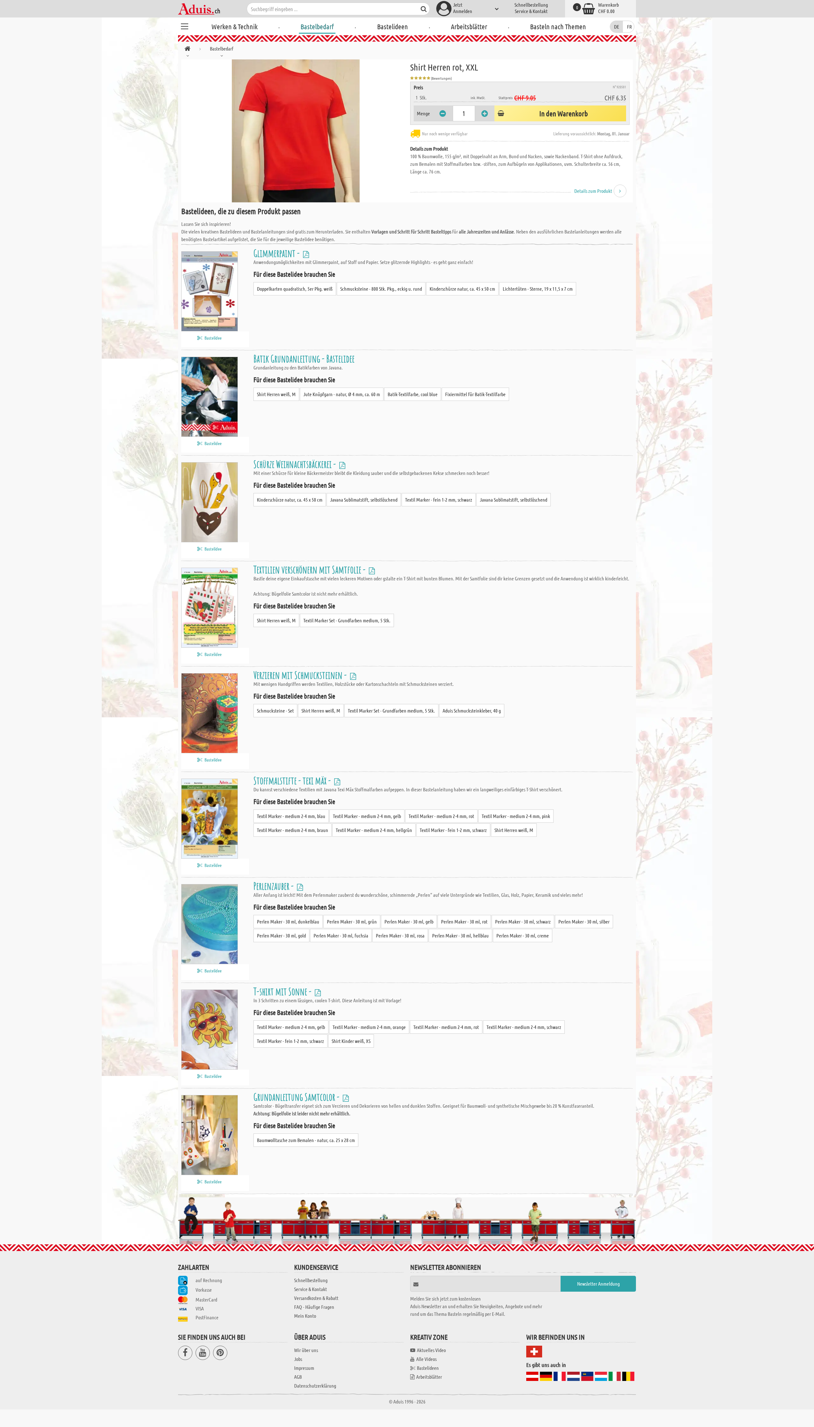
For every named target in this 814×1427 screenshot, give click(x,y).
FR (629, 27)
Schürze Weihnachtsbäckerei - (295, 463)
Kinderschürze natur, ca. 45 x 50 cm (462, 289)
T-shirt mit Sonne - (283, 991)
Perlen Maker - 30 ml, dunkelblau (288, 921)
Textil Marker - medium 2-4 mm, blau (291, 816)
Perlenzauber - (274, 885)
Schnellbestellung (531, 5)
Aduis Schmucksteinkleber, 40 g (472, 710)
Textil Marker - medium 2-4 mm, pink (516, 816)
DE (616, 27)
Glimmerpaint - (277, 253)
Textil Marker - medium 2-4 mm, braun (292, 830)
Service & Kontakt (531, 11)
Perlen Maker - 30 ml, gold (281, 935)
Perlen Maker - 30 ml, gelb (408, 921)
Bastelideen (392, 26)
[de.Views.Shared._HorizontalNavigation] (187, 50)
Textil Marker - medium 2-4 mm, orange (369, 1027)
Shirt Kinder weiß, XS (351, 1041)
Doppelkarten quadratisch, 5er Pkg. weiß (295, 289)
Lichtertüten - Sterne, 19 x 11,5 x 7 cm (538, 289)
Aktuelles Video (431, 1350)
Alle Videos (426, 1359)
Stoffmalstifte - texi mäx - (293, 780)
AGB (298, 1377)
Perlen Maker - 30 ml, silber (584, 921)
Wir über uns (306, 1350)
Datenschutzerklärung (315, 1386)
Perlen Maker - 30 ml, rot (464, 921)
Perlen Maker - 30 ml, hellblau (460, 935)
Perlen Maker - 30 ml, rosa (400, 935)
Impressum (304, 1368)
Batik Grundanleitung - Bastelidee (304, 358)
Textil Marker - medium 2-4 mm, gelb (367, 816)
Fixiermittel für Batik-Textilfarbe (475, 394)
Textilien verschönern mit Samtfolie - (310, 569)
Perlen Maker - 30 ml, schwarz (523, 921)
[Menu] (184, 25)
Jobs (298, 1359)
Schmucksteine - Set (275, 710)
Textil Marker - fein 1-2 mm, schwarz (438, 500)
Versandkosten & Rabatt (316, 1298)
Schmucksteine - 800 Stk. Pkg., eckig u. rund (381, 289)
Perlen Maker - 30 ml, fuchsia (341, 935)
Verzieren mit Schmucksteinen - (300, 674)
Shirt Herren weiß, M (276, 394)
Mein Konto (305, 1316)
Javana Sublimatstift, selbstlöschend (363, 500)
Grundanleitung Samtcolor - (297, 1096)
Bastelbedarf (317, 26)
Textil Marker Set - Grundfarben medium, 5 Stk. (346, 620)
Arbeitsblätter (469, 26)
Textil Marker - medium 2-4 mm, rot (441, 816)
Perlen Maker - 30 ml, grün (352, 921)
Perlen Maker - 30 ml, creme (522, 935)
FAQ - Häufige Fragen (314, 1307)
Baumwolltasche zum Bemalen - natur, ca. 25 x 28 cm (306, 1140)
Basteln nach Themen (558, 26)
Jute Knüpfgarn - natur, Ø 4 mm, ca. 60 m (341, 394)
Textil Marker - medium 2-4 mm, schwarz (523, 1027)
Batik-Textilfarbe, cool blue (413, 394)
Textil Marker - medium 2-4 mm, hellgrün (374, 830)
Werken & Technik (234, 26)
